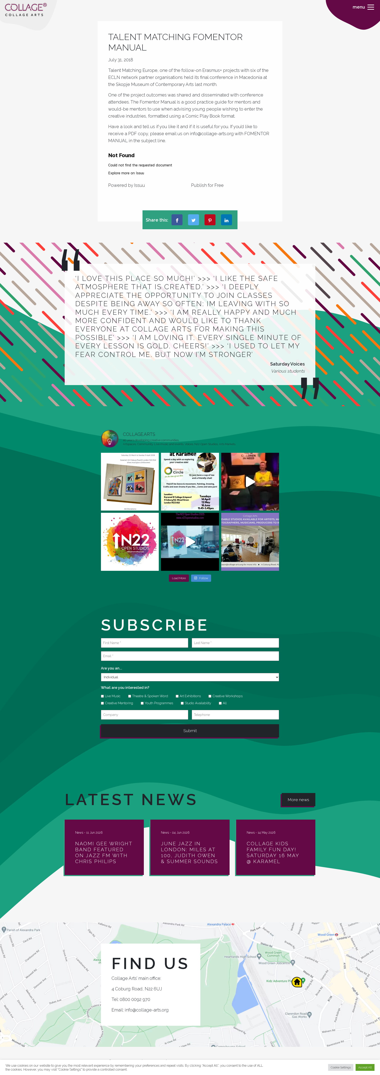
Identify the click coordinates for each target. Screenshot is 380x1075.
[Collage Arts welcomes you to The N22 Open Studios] (130, 542)
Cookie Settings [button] (341, 1067)
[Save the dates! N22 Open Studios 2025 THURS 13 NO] (190, 542)
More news (298, 799)
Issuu (139, 185)
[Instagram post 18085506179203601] (190, 482)
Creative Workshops (225, 696)
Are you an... (111, 668)
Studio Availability (196, 703)
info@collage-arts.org (147, 1010)
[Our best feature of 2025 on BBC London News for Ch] (250, 482)
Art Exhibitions (189, 696)
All (223, 703)
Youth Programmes (157, 703)
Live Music (111, 696)
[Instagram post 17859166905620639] (130, 482)
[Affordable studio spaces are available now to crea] (250, 542)
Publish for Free (207, 185)
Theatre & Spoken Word (148, 696)
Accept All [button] (365, 1067)
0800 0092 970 (135, 999)
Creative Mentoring (117, 703)
